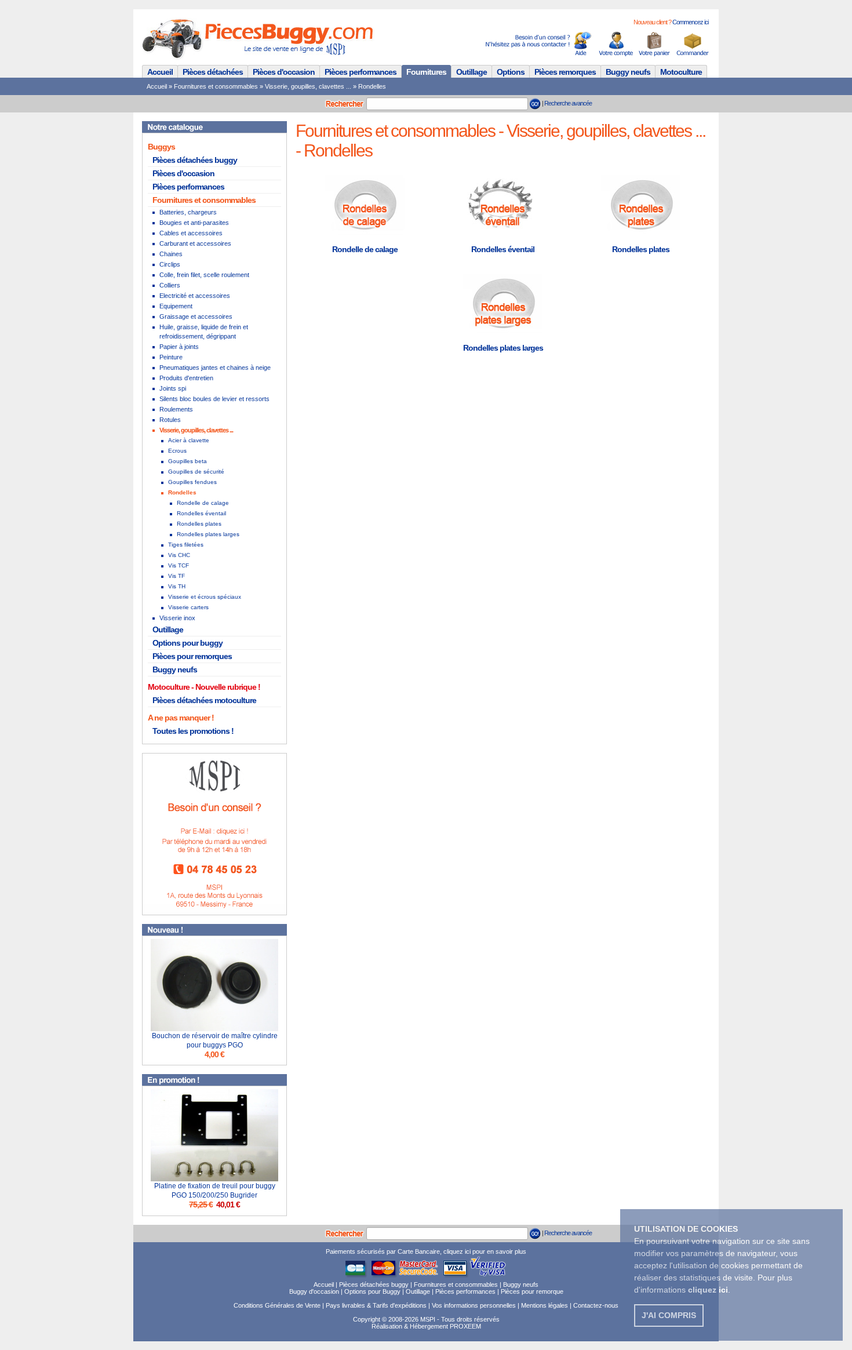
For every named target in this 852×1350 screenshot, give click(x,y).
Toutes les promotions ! (193, 731)
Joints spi (172, 388)
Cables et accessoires (191, 233)
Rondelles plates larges (208, 534)
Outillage (471, 72)
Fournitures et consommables (216, 86)
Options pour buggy (187, 642)
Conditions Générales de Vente (277, 1305)
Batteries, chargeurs (188, 212)
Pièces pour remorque (532, 1291)
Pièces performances (360, 72)
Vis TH (176, 586)
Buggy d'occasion (314, 1291)
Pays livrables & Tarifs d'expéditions (376, 1305)
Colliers (169, 285)
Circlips (169, 264)
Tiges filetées (185, 544)
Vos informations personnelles (474, 1305)
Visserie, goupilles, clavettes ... (308, 86)
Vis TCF (178, 565)
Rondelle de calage (203, 503)
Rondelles (372, 86)
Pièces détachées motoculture (204, 700)
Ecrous (177, 450)
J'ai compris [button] (669, 1315)
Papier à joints (179, 346)
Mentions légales (544, 1305)
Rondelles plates (199, 524)
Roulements (176, 409)
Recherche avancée (568, 103)
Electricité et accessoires (194, 295)
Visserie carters (188, 607)
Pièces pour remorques (192, 656)
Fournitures (426, 72)
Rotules (170, 419)
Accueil (160, 72)
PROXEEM (465, 1326)
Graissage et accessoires (195, 316)
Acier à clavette (188, 440)
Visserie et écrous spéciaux (204, 597)
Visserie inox (177, 617)
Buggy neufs (628, 72)
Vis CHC (179, 555)
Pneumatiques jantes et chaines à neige (215, 367)
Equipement (175, 306)
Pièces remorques (565, 72)
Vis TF (176, 576)
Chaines (171, 253)
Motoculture (681, 72)
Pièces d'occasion (284, 72)
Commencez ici (690, 22)
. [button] (709, 1289)
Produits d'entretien (186, 377)
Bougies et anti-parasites (194, 222)
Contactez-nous (595, 1305)
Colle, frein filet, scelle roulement (204, 274)
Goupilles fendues (192, 482)
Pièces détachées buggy (194, 160)
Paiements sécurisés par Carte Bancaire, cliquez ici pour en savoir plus (426, 1251)
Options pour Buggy (372, 1291)
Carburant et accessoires (195, 243)
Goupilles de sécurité (196, 471)
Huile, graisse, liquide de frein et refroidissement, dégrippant (203, 331)
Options (511, 72)
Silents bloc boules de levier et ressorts (214, 398)
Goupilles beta (187, 461)
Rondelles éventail (201, 513)
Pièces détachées (213, 72)
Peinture (171, 357)
